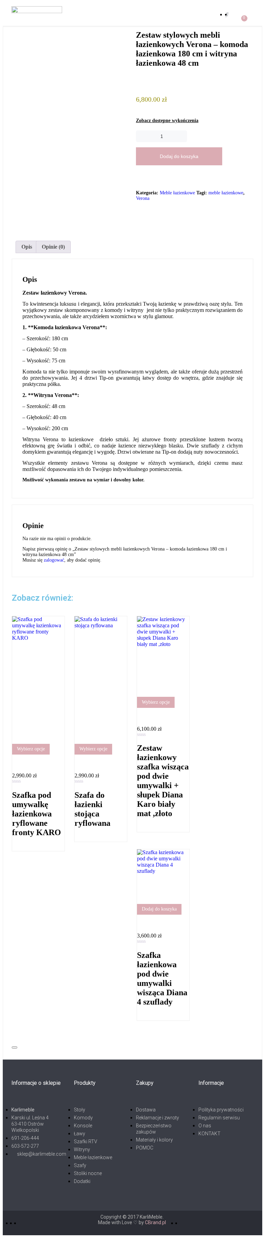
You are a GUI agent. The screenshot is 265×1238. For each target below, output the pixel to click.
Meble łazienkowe (177, 192)
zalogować (54, 560)
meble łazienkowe (225, 192)
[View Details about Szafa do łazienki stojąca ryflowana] (77, 764)
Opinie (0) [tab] (53, 247)
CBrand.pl (155, 1222)
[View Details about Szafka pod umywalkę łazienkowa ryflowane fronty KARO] (14, 764)
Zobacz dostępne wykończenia (167, 120)
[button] (142, 14)
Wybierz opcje (31, 748)
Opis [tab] (26, 247)
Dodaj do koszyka (179, 156)
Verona (142, 198)
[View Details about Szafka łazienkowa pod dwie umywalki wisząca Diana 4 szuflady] (139, 924)
